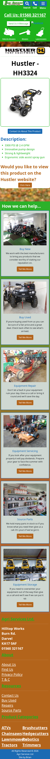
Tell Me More (25, 269)
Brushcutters (41, 39)
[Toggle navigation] (43, 3)
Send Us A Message (18, 23)
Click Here (25, 185)
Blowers (9, 39)
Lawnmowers (25, 39)
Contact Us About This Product (25, 131)
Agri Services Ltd (25, 754)
